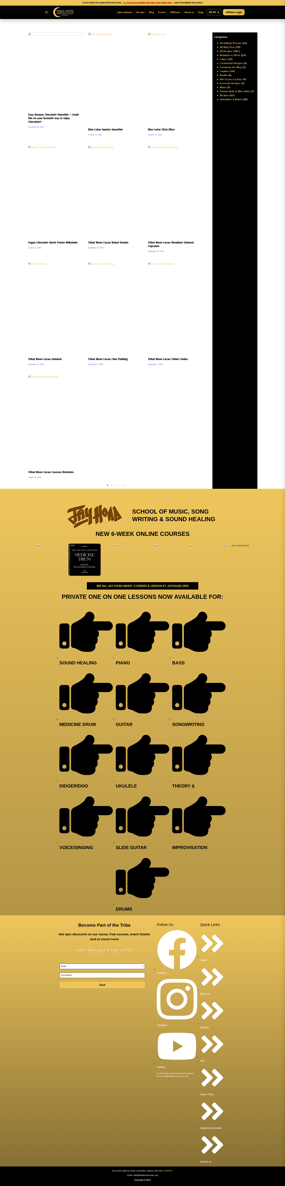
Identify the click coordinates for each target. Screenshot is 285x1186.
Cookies (224, 71)
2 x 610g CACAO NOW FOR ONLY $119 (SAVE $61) (147, 2)
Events (162, 12)
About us (189, 12)
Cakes (223, 59)
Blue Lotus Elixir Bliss (161, 129)
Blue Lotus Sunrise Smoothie (105, 129)
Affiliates (175, 12)
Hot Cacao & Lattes (231, 79)
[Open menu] (46, 12)
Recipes (140, 12)
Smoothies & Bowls (231, 99)
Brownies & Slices (230, 55)
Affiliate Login (234, 12)
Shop (200, 12)
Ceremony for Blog (231, 67)
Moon (223, 87)
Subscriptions (124, 12)
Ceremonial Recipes (231, 63)
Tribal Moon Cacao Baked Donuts (108, 242)
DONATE (168, 1170)
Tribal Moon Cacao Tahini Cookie (168, 359)
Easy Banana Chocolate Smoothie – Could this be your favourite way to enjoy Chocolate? (53, 118)
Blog (151, 12)
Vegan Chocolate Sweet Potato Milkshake (53, 242)
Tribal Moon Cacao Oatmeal (45, 359)
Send (102, 984)
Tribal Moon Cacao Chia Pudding (108, 359)
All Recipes (226, 51)
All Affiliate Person (230, 43)
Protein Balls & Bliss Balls (235, 91)
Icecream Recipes (230, 83)
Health (223, 75)
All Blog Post (227, 47)
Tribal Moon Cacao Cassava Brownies (51, 472)
